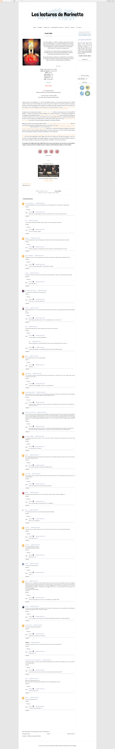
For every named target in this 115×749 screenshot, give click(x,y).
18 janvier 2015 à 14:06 (40, 335)
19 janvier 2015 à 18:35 (35, 642)
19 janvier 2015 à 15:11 (40, 597)
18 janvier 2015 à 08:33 (40, 203)
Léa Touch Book (28, 625)
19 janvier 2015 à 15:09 (40, 555)
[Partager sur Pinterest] (60, 191)
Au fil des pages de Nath (30, 392)
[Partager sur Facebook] (59, 191)
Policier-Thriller (55, 192)
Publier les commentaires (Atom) (34, 736)
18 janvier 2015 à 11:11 (33, 326)
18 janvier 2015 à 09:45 (40, 211)
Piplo (26, 581)
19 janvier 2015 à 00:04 (33, 581)
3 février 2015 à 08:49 (40, 706)
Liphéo (26, 563)
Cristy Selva (27, 473)
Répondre (27, 206)
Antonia (26, 307)
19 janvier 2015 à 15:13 (40, 616)
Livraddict (81, 55)
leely (26, 326)
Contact (79, 27)
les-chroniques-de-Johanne (30, 290)
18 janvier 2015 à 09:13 (35, 238)
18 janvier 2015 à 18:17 (34, 492)
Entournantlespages (29, 255)
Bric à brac (67, 27)
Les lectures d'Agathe (29, 436)
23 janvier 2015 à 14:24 (33, 678)
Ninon (26, 356)
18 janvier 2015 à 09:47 (40, 246)
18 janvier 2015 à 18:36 (33, 509)
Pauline (26, 455)
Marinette (30, 212)
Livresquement (28, 373)
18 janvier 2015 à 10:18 (42, 290)
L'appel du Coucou (26, 185)
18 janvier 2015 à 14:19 (40, 446)
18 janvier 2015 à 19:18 (35, 527)
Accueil (34, 27)
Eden (26, 510)
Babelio (89, 55)
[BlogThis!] (56, 191)
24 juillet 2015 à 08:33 (40, 347)
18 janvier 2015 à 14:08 (40, 383)
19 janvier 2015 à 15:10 (40, 572)
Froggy (26, 606)
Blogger (74, 745)
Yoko (26, 220)
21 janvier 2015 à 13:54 (46, 659)
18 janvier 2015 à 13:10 (41, 392)
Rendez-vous (47, 27)
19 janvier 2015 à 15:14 (40, 633)
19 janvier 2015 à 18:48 (40, 651)
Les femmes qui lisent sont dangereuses (33, 659)
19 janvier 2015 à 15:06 (40, 501)
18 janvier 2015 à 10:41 (34, 307)
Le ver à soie (48, 180)
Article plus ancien (71, 733)
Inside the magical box (29, 203)
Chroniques (40, 27)
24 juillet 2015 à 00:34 (36, 341)
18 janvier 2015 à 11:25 (33, 356)
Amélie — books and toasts (30, 412)
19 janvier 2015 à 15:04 (40, 465)
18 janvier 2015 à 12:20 (37, 373)
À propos (73, 27)
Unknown (27, 238)
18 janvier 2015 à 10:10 (34, 272)
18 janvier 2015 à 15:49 (34, 454)
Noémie (26, 697)
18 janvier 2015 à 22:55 (34, 563)
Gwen (26, 678)
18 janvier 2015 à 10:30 (40, 264)
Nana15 (26, 492)
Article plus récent (26, 733)
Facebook (85, 55)
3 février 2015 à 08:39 (34, 697)
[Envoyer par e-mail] (55, 191)
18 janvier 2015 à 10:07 (39, 255)
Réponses (28, 209)
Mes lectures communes (47, 192)
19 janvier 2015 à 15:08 (40, 536)
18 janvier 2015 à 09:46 (40, 229)
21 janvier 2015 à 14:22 (40, 670)
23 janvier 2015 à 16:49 (40, 688)
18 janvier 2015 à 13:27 (41, 412)
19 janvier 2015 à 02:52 (34, 606)
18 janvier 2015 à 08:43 (33, 220)
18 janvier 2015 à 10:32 (40, 281)
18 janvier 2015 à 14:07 (40, 364)
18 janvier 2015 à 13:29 (39, 436)
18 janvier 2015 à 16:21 (36, 473)
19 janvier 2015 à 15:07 (40, 518)
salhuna (26, 273)
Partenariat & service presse (57, 27)
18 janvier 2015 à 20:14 (35, 544)
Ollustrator (66, 745)
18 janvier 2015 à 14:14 (40, 426)
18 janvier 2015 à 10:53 (40, 318)
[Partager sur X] (57, 191)
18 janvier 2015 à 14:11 (40, 402)
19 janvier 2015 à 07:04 (37, 625)
